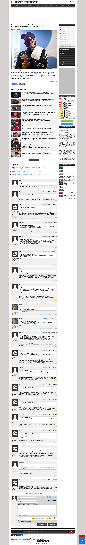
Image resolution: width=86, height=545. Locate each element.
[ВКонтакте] (12, 29)
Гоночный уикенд (64, 33)
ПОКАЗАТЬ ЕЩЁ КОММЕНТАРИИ (34, 493)
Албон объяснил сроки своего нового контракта (34, 152)
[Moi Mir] (19, 84)
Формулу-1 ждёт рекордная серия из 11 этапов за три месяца (37, 105)
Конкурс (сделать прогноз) (66, 31)
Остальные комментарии (64, 162)
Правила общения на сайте (23, 515)
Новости (23, 5)
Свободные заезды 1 (65, 35)
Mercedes (26, 73)
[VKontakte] (12, 84)
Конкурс (51, 5)
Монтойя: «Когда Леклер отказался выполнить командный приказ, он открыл (30, 168)
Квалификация (64, 41)
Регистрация (72, 1)
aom (20, 204)
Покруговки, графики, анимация (65, 47)
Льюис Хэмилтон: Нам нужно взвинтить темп (33, 119)
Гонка (62, 43)
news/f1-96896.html (61, 160)
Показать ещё (34, 159)
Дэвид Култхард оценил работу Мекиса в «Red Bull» (35, 92)
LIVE (57, 5)
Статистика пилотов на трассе (66, 29)
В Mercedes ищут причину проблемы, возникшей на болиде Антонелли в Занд (30, 174)
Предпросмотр (42, 524)
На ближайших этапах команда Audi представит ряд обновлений (38, 99)
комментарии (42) (53, 80)
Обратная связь (65, 535)
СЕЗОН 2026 (62, 53)
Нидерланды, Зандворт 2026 (64, 49)
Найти (71, 531)
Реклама (73, 535)
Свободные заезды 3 (65, 39)
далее (74, 162)
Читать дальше (72, 198)
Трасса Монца (64, 27)
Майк (20, 180)
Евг (20, 350)
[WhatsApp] (23, 84)
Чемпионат (30, 5)
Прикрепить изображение (26, 521)
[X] (24, 84)
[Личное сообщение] (12, 314)
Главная (17, 5)
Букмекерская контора (67, 66)
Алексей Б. (21, 462)
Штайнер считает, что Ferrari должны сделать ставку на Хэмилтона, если (29, 167)
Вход (68, 1)
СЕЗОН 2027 (62, 51)
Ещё (68, 5)
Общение (62, 5)
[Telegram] (14, 29)
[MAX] (13, 29)
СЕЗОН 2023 (62, 60)
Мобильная (57, 535)
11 (19, 284)
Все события (72, 118)
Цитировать (45, 191)
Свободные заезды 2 (65, 37)
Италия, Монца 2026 (63, 25)
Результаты (37, 5)
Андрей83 (21, 222)
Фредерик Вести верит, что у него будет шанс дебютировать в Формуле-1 (29, 172)
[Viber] (21, 84)
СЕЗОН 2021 (62, 64)
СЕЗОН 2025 (62, 55)
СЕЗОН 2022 (62, 62)
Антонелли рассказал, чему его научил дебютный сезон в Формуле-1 (39, 138)
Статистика (45, 5)
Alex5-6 (20, 304)
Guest (20, 191)
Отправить (52, 524)
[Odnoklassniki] (17, 84)
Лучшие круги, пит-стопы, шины (65, 45)
